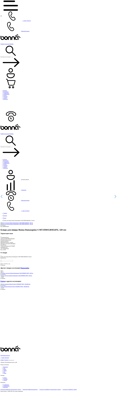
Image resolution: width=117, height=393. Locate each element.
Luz (4, 371)
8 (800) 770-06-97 (7, 360)
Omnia (4, 373)
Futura (4, 369)
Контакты (5, 387)
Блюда (4, 218)
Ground (5, 370)
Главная (5, 213)
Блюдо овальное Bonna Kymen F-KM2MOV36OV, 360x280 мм (15, 286)
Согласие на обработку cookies (70, 389)
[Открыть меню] (11, 10)
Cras (4, 368)
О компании (6, 384)
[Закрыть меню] (11, 110)
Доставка (5, 379)
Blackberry (5, 367)
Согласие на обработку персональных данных (50, 389)
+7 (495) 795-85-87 (5, 357)
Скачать (5, 380)
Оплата (5, 377)
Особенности (6, 386)
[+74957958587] (11, 121)
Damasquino (25, 268)
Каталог (5, 215)
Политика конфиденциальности (30, 389)
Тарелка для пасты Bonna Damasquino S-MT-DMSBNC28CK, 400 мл (16, 275)
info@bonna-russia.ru (5, 355)
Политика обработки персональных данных (11, 389)
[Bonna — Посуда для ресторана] (11, 353)
